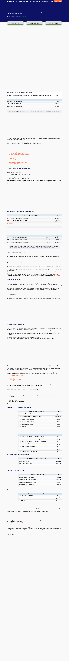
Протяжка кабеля (12, 158)
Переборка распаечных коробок (14, 376)
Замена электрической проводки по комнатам (17, 164)
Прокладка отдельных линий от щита (16, 375)
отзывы (56, 96)
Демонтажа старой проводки (14, 159)
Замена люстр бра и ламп (14, 382)
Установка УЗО (11, 378)
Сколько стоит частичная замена (15, 163)
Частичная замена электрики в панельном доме (18, 162)
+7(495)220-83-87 (21, 522)
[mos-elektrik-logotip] (15, 5)
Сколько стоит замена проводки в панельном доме (18, 150)
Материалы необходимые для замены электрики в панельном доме (21, 155)
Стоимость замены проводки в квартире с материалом (19, 154)
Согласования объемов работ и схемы (16, 157)
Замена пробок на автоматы (14, 380)
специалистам (57, 275)
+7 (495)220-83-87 (38, 136)
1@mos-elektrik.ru (13, 523)
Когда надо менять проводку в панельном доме (17, 152)
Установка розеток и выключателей (15, 161)
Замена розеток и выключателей (15, 379)
